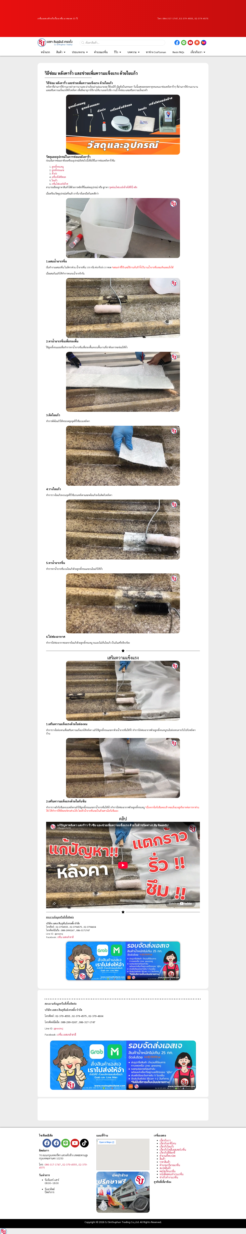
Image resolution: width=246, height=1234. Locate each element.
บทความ (132, 52)
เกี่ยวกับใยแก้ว (167, 1146)
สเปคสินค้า (165, 1168)
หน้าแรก (45, 52)
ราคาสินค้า (165, 1161)
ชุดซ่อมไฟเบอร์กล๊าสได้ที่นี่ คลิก (123, 187)
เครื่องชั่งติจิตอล (59, 176)
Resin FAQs (178, 52)
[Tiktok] (84, 1143)
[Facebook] (47, 1143)
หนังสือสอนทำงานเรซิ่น (172, 1174)
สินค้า (59, 52)
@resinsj (58, 1028)
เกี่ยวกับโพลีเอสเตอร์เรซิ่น (173, 1149)
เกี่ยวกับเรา (196, 52)
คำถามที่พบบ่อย (168, 1155)
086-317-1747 (170, 18)
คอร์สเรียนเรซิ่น (168, 1171)
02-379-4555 (69, 1164)
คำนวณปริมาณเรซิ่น (170, 1165)
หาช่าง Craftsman (156, 52)
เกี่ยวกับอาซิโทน (168, 1143)
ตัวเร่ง (54, 173)
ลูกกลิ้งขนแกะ (58, 170)
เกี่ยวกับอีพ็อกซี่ (167, 1152)
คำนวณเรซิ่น (101, 52)
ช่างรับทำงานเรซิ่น (169, 1177)
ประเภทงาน (78, 52)
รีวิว (116, 52)
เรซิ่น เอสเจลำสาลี (66, 937)
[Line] (65, 1143)
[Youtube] (75, 1143)
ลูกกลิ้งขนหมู (58, 166)
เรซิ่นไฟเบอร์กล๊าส (60, 183)
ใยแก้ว (54, 180)
